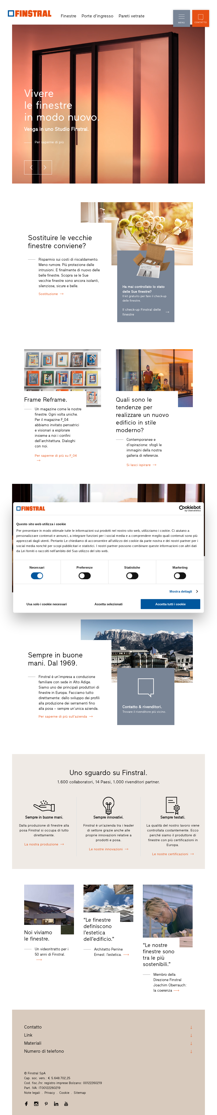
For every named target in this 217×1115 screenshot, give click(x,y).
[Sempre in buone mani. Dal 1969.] (137, 651)
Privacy (50, 1093)
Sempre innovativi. (108, 817)
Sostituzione (48, 294)
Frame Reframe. (45, 399)
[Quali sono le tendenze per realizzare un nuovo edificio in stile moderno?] (154, 378)
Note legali (32, 1093)
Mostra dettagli (181, 591)
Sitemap (80, 1093)
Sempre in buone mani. (44, 817)
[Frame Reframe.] (62, 378)
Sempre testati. (172, 817)
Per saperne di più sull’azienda (63, 716)
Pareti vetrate (132, 15)
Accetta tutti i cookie (170, 604)
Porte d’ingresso (97, 15)
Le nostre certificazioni (170, 854)
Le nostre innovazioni (106, 849)
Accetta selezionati (108, 604)
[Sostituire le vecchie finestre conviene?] (137, 233)
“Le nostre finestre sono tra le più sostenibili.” (158, 954)
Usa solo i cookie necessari (46, 604)
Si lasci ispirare (139, 465)
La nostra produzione (41, 844)
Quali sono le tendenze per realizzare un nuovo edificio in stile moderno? (142, 415)
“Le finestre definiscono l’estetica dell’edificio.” (98, 929)
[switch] (85, 575)
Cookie (64, 1093)
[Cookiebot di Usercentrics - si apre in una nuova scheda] (182, 508)
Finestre (68, 15)
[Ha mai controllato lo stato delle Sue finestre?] (145, 270)
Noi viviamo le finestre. (38, 935)
